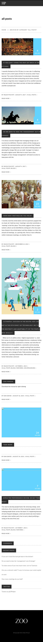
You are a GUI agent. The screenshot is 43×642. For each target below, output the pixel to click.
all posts (32, 94)
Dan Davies (8, 395)
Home (4, 30)
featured (19, 368)
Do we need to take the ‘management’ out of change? (21, 133)
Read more (5, 98)
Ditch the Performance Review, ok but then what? (21, 499)
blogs (13, 168)
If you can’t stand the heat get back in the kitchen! (20, 64)
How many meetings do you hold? (17, 215)
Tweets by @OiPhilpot (9, 591)
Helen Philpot (9, 94)
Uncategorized (29, 368)
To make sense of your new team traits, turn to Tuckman (19, 565)
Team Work (7, 444)
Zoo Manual (8, 381)
